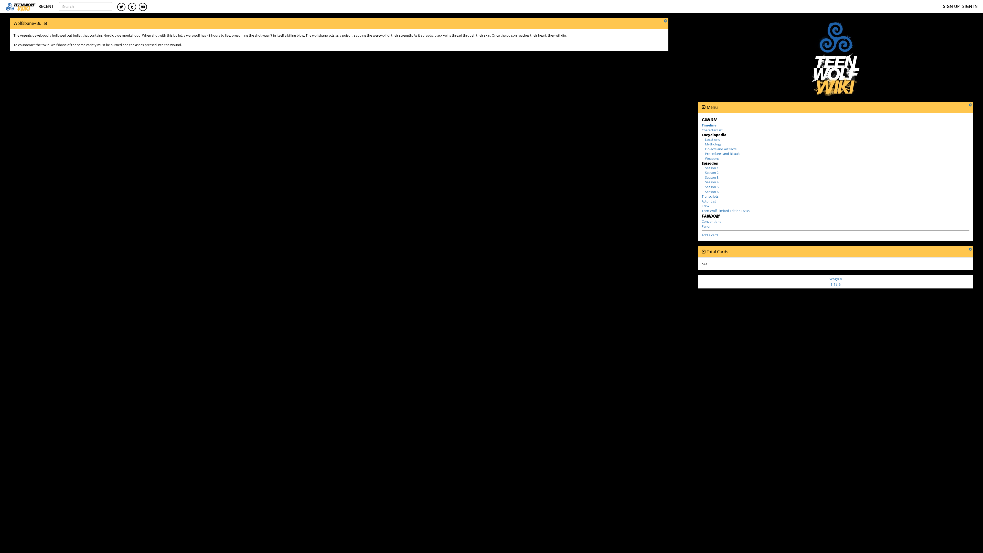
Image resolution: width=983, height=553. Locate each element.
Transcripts (710, 196)
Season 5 (712, 187)
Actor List (709, 201)
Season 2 (712, 172)
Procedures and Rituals (722, 153)
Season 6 (712, 191)
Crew (705, 206)
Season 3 (712, 177)
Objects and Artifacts (720, 149)
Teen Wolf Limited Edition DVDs (726, 210)
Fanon (706, 226)
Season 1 (712, 168)
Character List (712, 130)
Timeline (709, 125)
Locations (712, 139)
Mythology (713, 144)
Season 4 (712, 182)
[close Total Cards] (704, 252)
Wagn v (835, 281)
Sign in (970, 6)
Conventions (711, 221)
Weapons (712, 158)
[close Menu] (704, 107)
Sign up (951, 6)
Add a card (710, 235)
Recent (46, 6)
